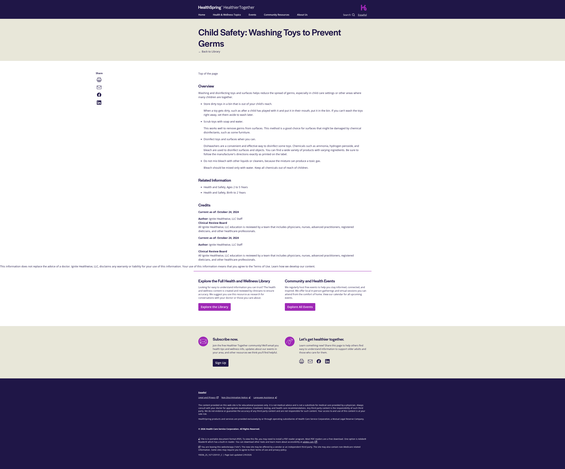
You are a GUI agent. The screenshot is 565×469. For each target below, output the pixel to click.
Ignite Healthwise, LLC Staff (225, 244)
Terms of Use (262, 266)
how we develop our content (296, 266)
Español (362, 14)
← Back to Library (209, 51)
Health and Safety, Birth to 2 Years (225, 192)
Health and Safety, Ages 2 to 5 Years (226, 187)
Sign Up (220, 363)
